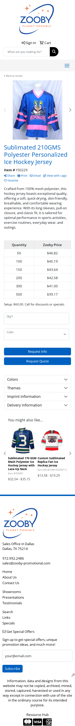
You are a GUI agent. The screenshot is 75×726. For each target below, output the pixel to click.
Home (7, 571)
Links (6, 617)
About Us (9, 577)
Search (7, 611)
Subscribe (12, 668)
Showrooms (11, 591)
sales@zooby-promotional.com (26, 563)
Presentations (13, 597)
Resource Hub (37, 714)
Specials (8, 623)
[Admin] (73, 674)
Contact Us (10, 582)
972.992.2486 (13, 558)
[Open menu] (67, 66)
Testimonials (12, 602)
